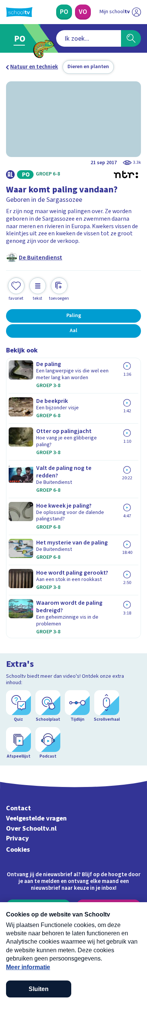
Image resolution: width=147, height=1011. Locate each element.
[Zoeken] (131, 38)
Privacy (17, 838)
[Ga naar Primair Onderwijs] (21, 38)
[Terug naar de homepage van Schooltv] (19, 12)
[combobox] (88, 38)
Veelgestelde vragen (36, 818)
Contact (18, 808)
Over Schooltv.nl (31, 828)
